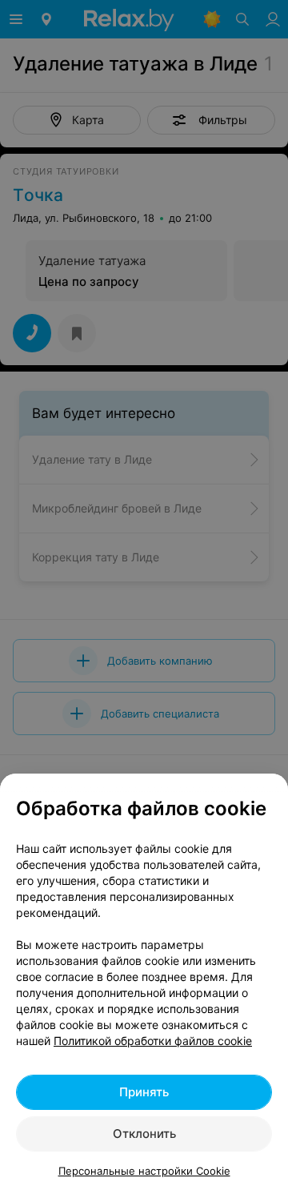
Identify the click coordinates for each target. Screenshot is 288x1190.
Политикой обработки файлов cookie (153, 1040)
